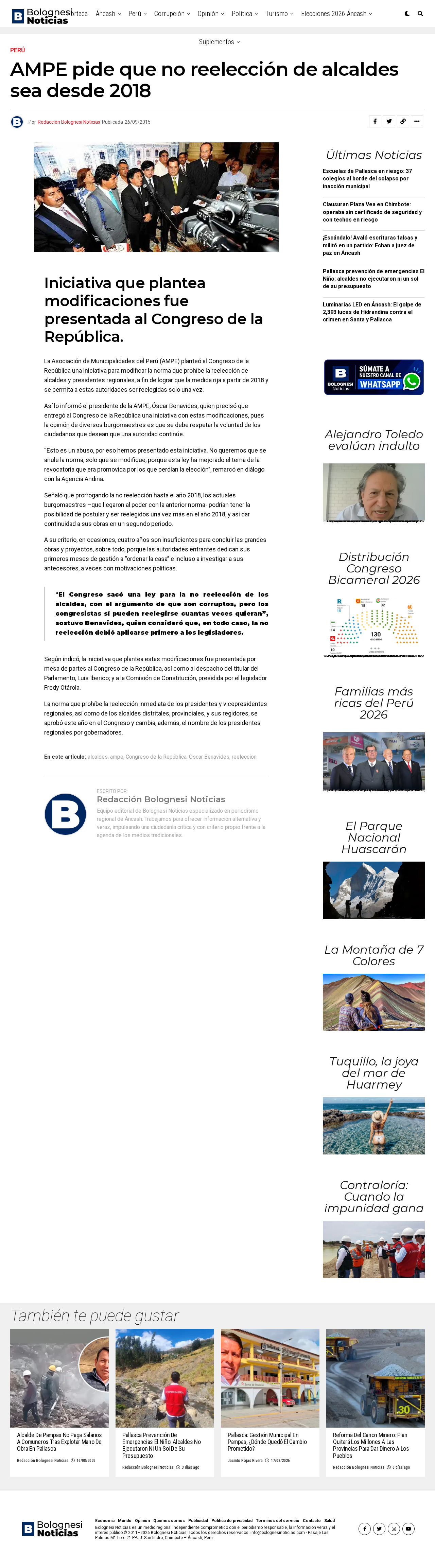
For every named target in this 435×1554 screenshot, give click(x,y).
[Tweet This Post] (389, 121)
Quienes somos (169, 1520)
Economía (105, 1520)
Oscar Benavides (209, 757)
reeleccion (244, 757)
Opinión (208, 14)
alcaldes (98, 757)
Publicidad (198, 1520)
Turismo (276, 14)
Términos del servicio (277, 1520)
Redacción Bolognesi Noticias (69, 122)
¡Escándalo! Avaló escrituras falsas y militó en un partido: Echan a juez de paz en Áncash (370, 245)
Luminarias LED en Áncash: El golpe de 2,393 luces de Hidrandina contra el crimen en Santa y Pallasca (372, 312)
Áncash (105, 14)
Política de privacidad (232, 1520)
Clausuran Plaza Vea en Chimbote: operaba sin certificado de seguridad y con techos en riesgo (372, 212)
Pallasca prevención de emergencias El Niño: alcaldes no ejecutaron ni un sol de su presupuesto (373, 279)
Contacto (312, 1520)
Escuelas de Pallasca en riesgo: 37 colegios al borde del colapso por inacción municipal (367, 179)
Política (242, 14)
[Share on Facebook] (375, 121)
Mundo (125, 1520)
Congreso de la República (156, 757)
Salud (329, 1520)
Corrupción (169, 14)
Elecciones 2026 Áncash (333, 14)
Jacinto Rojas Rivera (245, 1460)
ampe (116, 757)
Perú (134, 14)
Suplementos (216, 42)
